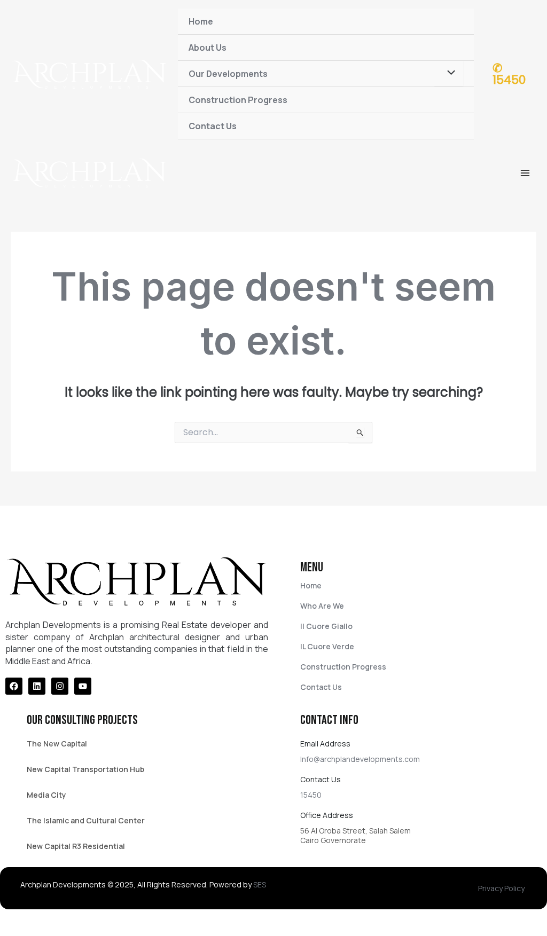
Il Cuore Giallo (326, 626)
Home (201, 21)
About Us (207, 47)
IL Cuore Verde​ (327, 646)
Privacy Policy (501, 888)
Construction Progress (238, 100)
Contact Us (213, 126)
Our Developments (228, 74)
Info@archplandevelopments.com (360, 759)
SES (259, 884)
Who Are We (322, 606)
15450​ (311, 795)
